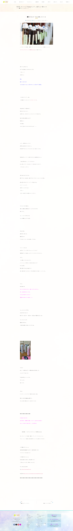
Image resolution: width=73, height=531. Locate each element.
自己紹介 (43, 1)
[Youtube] (18, 524)
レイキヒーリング (33, 100)
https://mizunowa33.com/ (26, 469)
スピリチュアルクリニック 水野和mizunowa (27, 49)
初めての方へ (21, 1)
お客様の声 (37, 1)
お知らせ (55, 1)
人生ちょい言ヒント (41, 7)
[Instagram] (20, 524)
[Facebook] (14, 524)
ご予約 (48, 1)
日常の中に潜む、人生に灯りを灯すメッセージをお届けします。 (54, 526)
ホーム (17, 8)
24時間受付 (54, 516)
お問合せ (67, 1)
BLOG (61, 1)
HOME (15, 1)
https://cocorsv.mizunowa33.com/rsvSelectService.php (33, 473)
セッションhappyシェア (28, 7)
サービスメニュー (29, 1)
